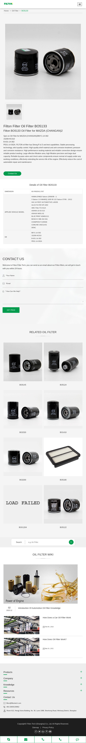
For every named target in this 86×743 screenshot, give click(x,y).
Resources (8, 691)
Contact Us (12, 173)
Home (6, 11)
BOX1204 (23, 527)
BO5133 (25, 11)
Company (8, 678)
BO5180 (63, 480)
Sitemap (35, 727)
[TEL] (43, 740)
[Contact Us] (77, 740)
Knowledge (8, 684)
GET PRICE (11, 310)
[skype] (8, 740)
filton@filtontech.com (13, 703)
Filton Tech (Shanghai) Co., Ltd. (39, 724)
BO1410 (63, 432)
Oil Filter (15, 11)
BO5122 (63, 527)
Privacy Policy (48, 727)
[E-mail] (25, 740)
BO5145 (22, 385)
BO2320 (22, 432)
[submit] (71, 542)
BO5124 (63, 385)
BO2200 (22, 480)
